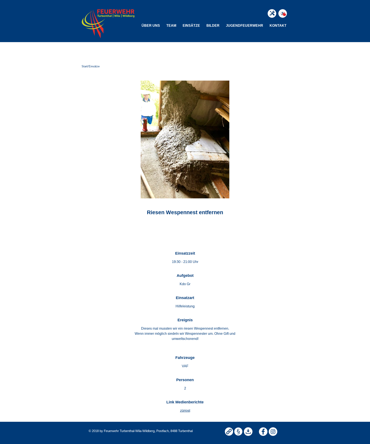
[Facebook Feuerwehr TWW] (263, 431)
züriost (185, 410)
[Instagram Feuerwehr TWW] (273, 431)
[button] (150, 25)
